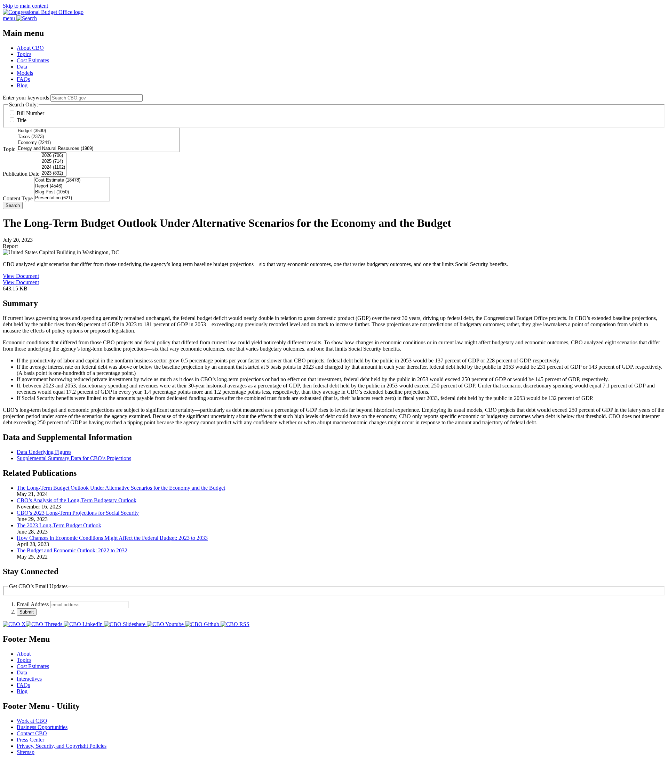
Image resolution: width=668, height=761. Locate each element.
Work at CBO (32, 721)
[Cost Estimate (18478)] (72, 180)
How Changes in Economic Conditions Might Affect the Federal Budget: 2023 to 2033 (112, 538)
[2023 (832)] (53, 173)
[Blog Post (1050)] (72, 192)
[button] (334, 303)
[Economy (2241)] (98, 143)
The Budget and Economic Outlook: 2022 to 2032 (72, 550)
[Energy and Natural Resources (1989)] (98, 149)
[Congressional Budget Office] (43, 12)
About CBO (30, 48)
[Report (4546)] (72, 186)
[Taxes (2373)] (98, 137)
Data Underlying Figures (44, 452)
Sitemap (25, 752)
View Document (21, 276)
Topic (9, 149)
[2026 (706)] (53, 156)
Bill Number (30, 113)
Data (22, 67)
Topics (24, 54)
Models (25, 73)
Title (21, 120)
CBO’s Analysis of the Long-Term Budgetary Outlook (76, 500)
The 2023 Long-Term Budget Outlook (59, 525)
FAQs (23, 79)
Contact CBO (32, 733)
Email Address (33, 604)
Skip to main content (25, 6)
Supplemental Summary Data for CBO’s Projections (74, 458)
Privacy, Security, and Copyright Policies (61, 746)
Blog (22, 85)
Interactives (29, 679)
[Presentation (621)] (72, 198)
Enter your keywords (26, 98)
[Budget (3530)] (98, 131)
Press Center (30, 740)
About (24, 654)
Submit (26, 612)
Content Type (18, 198)
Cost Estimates (33, 60)
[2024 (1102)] (53, 167)
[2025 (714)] (53, 162)
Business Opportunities (42, 727)
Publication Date (21, 174)
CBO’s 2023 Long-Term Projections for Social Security (78, 513)
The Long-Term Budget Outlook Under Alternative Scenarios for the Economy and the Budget (121, 488)
